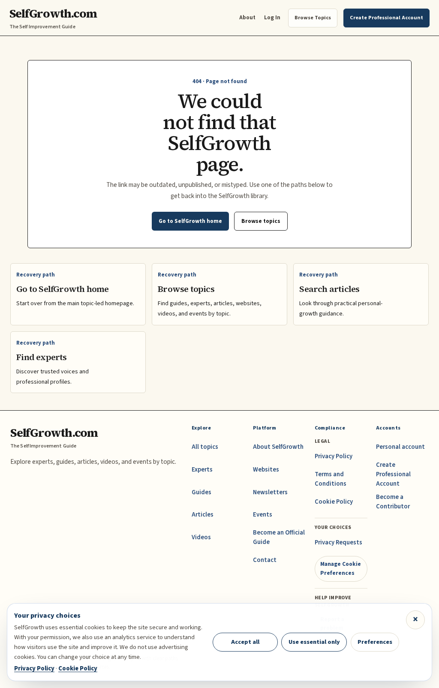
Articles (202, 514)
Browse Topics (313, 17)
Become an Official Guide (279, 537)
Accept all (245, 641)
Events (262, 514)
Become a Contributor (393, 502)
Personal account (400, 446)
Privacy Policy (333, 456)
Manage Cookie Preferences (340, 568)
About (247, 17)
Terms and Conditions (330, 479)
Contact (265, 560)
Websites (266, 469)
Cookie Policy (334, 501)
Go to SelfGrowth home (190, 221)
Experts (202, 469)
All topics (205, 446)
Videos (201, 537)
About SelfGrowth (278, 446)
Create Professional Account (393, 474)
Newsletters (270, 492)
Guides (201, 492)
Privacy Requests (338, 542)
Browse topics (260, 221)
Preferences (375, 641)
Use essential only (314, 641)
